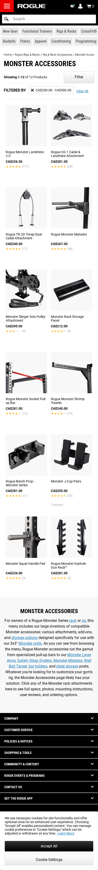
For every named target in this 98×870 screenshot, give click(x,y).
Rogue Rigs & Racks (27, 54)
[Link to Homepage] (32, 6)
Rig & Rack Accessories (57, 54)
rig (84, 620)
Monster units (30, 643)
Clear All (82, 91)
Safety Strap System (34, 660)
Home (8, 54)
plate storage (67, 666)
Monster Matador (68, 660)
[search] (49, 19)
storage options (24, 637)
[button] (6, 19)
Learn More (65, 833)
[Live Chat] (73, 6)
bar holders (38, 666)
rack (72, 620)
